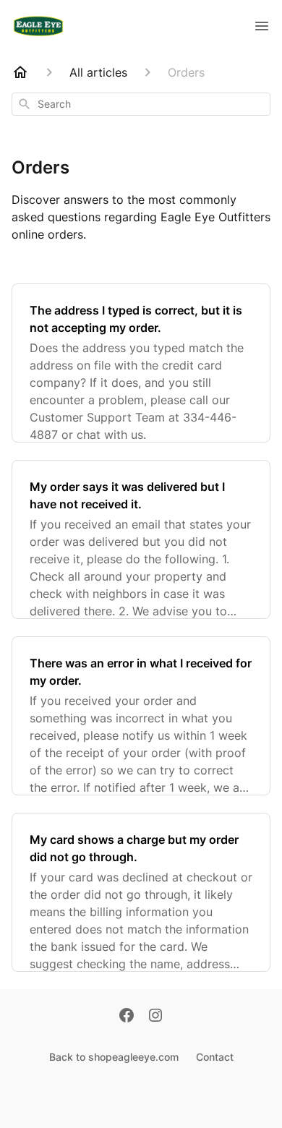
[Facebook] (126, 1017)
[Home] (20, 72)
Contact (215, 1057)
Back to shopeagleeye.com (114, 1057)
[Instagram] (155, 1017)
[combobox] (141, 104)
